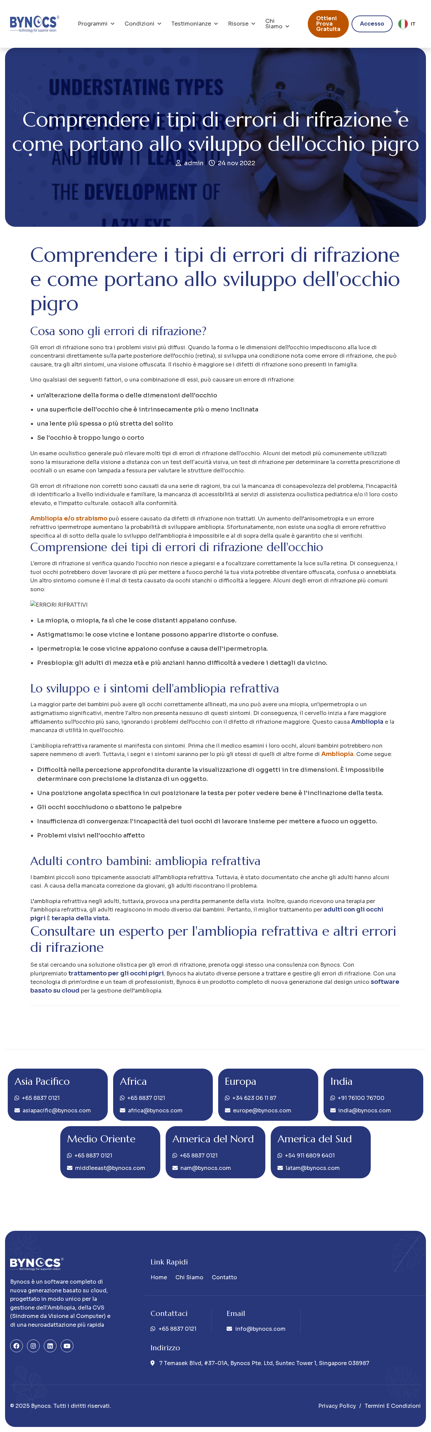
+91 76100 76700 (361, 1098)
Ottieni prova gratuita (328, 24)
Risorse (238, 23)
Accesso (372, 23)
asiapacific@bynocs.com (57, 1110)
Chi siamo (274, 23)
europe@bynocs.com (262, 1110)
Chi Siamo (189, 1277)
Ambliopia (337, 754)
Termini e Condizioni (393, 1405)
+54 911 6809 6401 (310, 1155)
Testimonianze (191, 23)
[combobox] (407, 24)
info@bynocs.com (260, 1328)
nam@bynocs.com (205, 1168)
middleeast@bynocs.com (110, 1168)
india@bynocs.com (364, 1110)
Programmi (93, 23)
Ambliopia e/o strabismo (68, 518)
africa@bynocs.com (155, 1110)
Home (159, 1277)
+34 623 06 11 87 (254, 1098)
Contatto (224, 1277)
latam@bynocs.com (313, 1168)
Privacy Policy (337, 1405)
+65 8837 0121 (41, 1098)
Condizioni (140, 23)
